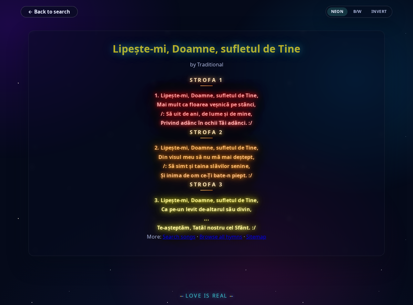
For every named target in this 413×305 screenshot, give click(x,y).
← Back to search (49, 11)
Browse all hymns (220, 236)
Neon (337, 11)
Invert (379, 11)
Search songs (179, 236)
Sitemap (256, 236)
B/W (357, 11)
